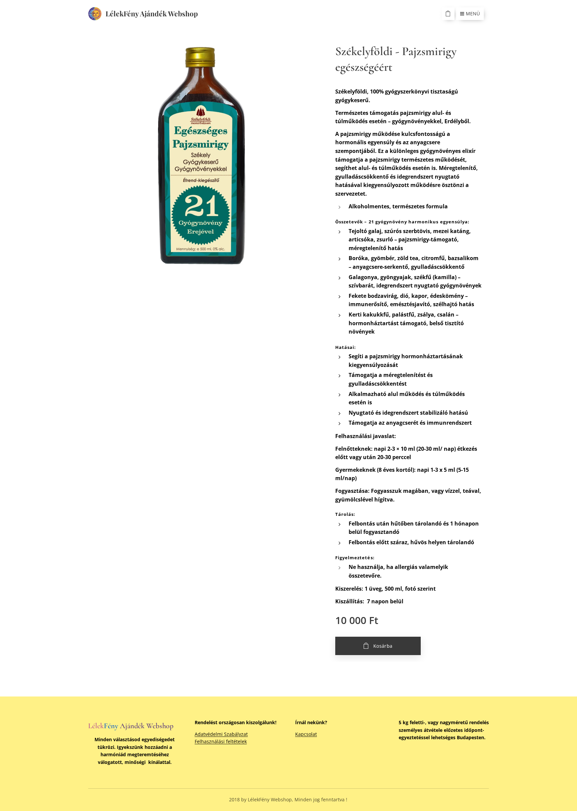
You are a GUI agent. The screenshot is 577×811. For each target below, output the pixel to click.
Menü (473, 13)
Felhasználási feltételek (221, 741)
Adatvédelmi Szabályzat (221, 734)
